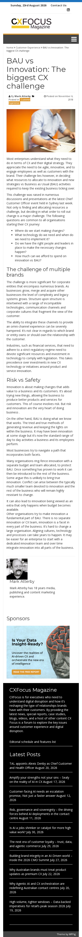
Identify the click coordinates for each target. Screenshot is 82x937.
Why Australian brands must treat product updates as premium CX (37, 872)
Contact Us (58, 5)
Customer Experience (28, 47)
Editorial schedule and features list (32, 742)
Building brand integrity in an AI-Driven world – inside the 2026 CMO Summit (40, 858)
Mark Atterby (23, 96)
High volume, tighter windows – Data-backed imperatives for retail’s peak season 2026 (40, 904)
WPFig (72, 934)
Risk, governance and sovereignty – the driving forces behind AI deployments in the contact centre (41, 814)
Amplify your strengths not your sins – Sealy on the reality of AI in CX (39, 779)
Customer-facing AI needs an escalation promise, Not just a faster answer (36, 793)
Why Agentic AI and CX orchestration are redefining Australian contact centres (37, 886)
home (10, 47)
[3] (38, 652)
